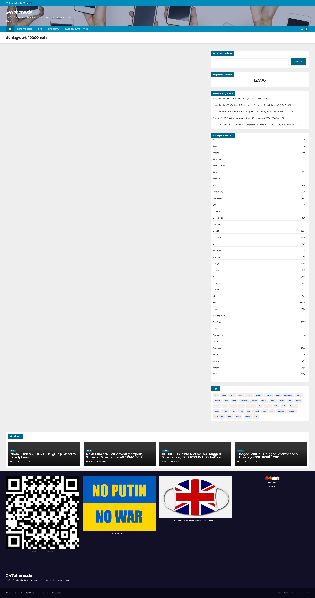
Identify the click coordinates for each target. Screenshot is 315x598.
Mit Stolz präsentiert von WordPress (20, 593)
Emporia (217, 250)
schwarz (292, 411)
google (263, 400)
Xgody (216, 361)
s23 (264, 411)
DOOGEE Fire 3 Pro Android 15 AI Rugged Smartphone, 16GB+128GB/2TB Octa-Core (253, 111)
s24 (271, 411)
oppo (217, 411)
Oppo (215, 328)
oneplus (293, 406)
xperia (247, 416)
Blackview (218, 198)
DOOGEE (217, 237)
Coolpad (217, 224)
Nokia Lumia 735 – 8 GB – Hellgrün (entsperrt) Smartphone (241, 98)
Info (40, 29)
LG (214, 296)
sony (229, 416)
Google (216, 263)
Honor (216, 270)
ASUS (215, 185)
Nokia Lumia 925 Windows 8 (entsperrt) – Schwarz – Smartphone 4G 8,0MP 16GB (252, 105)
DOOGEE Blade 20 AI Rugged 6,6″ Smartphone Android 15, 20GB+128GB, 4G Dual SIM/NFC (256, 124)
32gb (232, 395)
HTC (215, 276)
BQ (214, 205)
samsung (281, 411)
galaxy (254, 400)
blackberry (288, 395)
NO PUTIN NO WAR (119, 533)
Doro (215, 244)
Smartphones (24, 29)
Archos (216, 178)
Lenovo (216, 289)
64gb (240, 395)
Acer (215, 139)
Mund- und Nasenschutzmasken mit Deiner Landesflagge (196, 520)
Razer (215, 341)
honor (282, 400)
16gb (224, 395)
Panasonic (218, 335)
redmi (256, 411)
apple (278, 395)
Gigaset (216, 257)
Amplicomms (219, 165)
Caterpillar (218, 218)
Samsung (217, 348)
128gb (249, 395)
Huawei (216, 283)
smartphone (219, 416)
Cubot (216, 231)
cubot (299, 395)
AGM (215, 146)
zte (255, 416)
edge (234, 400)
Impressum (53, 29)
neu (260, 406)
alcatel (258, 395)
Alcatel (216, 152)
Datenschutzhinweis (76, 29)
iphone (217, 406)
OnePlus (217, 322)
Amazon (217, 159)
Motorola (217, 302)
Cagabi (216, 211)
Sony (215, 354)
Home (277, 593)
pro (248, 411)
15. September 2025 (21, 462)
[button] (302, 29)
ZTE (215, 374)
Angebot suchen (222, 53)
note (276, 406)
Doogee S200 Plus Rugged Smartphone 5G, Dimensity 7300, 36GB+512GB (248, 118)
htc (290, 400)
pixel (233, 411)
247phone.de (19, 12)
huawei (298, 400)
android (268, 395)
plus (241, 411)
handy (273, 400)
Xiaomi (216, 367)
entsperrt (244, 400)
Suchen (298, 62)
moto (241, 406)
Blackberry (218, 192)
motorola (251, 406)
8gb (216, 395)
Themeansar (56, 593)
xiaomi (238, 416)
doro (226, 400)
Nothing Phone (220, 315)
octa (284, 406)
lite (225, 406)
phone (225, 411)
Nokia (216, 309)
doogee (217, 400)
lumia (233, 406)
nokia (268, 406)
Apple (216, 172)
